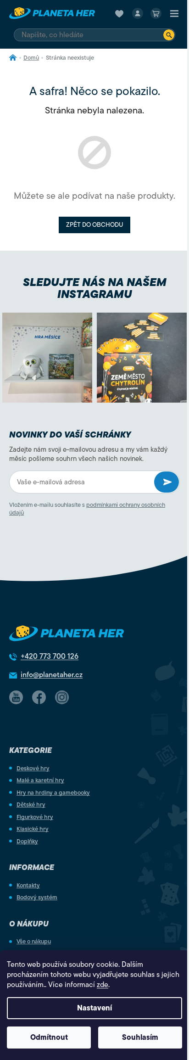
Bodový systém (37, 897)
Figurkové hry (35, 817)
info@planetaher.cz (52, 675)
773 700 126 (49, 656)
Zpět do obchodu (94, 224)
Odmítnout (49, 1037)
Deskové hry (33, 768)
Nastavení (94, 1008)
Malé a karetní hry (40, 780)
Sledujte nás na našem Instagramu (95, 288)
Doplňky (27, 841)
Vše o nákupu (34, 941)
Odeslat (166, 482)
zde (102, 985)
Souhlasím (140, 1037)
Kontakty (28, 885)
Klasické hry (33, 829)
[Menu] (174, 13)
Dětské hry (31, 805)
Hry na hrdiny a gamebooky (53, 793)
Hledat (168, 34)
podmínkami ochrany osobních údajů (87, 508)
